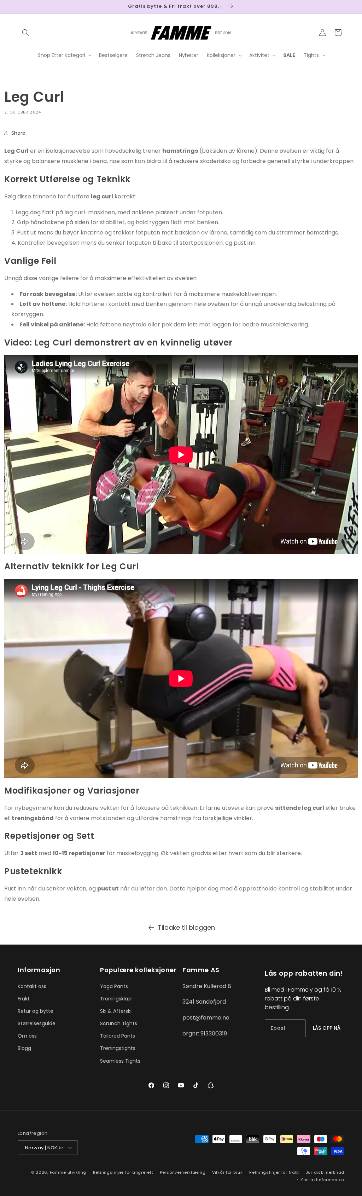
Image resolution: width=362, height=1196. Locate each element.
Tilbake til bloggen (186, 927)
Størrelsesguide (37, 1023)
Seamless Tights (120, 1060)
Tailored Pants (117, 1035)
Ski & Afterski (116, 1011)
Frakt (24, 998)
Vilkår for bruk (227, 1172)
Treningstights (117, 1048)
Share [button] (18, 133)
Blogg (24, 1048)
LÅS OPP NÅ (326, 1028)
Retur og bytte (35, 1011)
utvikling (77, 1172)
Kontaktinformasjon (322, 1180)
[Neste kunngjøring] (342, 6)
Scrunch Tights (118, 1023)
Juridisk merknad (325, 1172)
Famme (58, 1172)
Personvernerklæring (182, 1172)
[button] (25, 32)
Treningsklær (116, 998)
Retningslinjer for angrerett (123, 1172)
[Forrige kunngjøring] (20, 6)
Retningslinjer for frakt (274, 1172)
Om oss (27, 1035)
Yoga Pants (114, 986)
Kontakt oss (32, 986)
